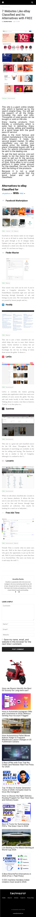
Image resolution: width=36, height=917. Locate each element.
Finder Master (12, 252)
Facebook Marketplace (16, 200)
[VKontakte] (22, 902)
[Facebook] (8, 26)
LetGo (8, 356)
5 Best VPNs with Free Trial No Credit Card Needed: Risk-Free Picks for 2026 (18, 765)
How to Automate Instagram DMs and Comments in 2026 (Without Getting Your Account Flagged (17, 714)
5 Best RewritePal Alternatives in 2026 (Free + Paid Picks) (16, 875)
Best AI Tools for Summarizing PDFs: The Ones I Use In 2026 (15, 825)
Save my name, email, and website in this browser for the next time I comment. (16, 641)
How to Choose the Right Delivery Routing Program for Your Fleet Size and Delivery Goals (18, 798)
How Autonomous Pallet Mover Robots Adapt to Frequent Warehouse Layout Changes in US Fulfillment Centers (16, 739)
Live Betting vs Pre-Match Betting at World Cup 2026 (18, 849)
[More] (17, 26)
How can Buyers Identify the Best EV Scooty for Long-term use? (16, 689)
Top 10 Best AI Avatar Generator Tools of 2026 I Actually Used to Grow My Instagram (16, 790)
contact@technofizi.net (18, 913)
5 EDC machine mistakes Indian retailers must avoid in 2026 (15, 881)
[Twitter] (13, 26)
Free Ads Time (12, 513)
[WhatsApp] (4, 26)
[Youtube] (26, 902)
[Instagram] (19, 592)
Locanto (9, 461)
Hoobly (8, 304)
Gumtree (9, 409)
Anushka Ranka (8, 21)
